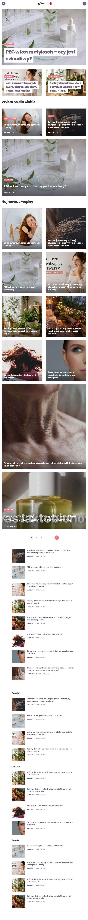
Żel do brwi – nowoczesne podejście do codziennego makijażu (61, 375)
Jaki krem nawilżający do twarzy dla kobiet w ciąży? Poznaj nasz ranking (21, 86)
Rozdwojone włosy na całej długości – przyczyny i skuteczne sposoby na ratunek (65, 125)
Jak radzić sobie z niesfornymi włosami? (20, 376)
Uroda (6, 118)
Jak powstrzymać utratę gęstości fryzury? (22, 126)
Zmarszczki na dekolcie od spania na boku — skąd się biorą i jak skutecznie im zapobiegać (43, 464)
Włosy (13, 118)
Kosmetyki (9, 43)
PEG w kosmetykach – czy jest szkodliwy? (40, 55)
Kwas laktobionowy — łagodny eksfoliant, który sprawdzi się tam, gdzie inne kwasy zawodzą (40, 518)
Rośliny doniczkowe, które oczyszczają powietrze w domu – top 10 (65, 86)
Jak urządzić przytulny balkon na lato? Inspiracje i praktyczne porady (65, 331)
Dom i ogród (54, 76)
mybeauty (30, 556)
